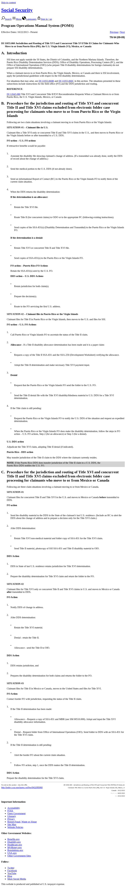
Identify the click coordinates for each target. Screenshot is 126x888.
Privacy (11, 819)
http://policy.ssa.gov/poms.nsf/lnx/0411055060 (22, 787)
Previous (114, 32)
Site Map (11, 824)
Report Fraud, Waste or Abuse (22, 821)
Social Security (17, 10)
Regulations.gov (15, 850)
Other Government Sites (19, 855)
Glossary (11, 816)
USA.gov (12, 853)
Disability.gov (14, 842)
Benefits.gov (13, 839)
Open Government (16, 813)
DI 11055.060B (46, 81)
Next (122, 32)
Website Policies (15, 827)
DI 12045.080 (13, 94)
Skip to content (8, 2)
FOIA (10, 810)
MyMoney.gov (14, 847)
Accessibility (13, 808)
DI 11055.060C (66, 81)
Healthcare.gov (14, 844)
